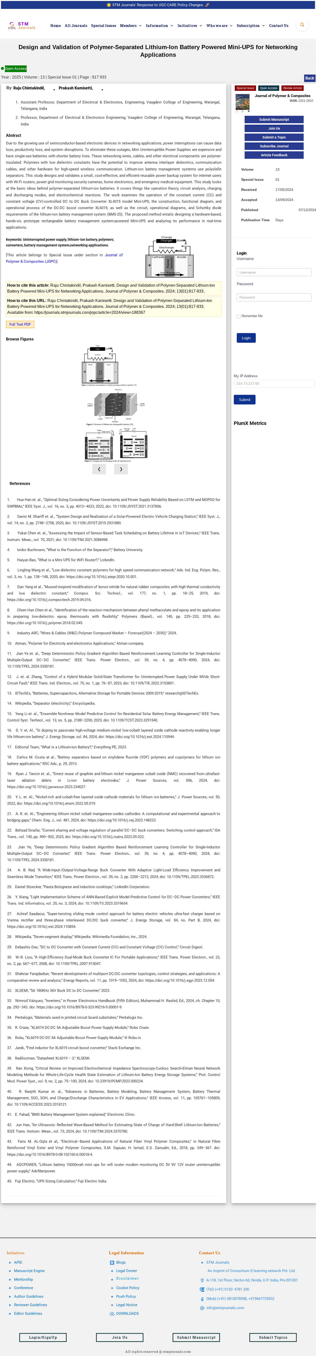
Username (245, 259)
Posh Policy (126, 1296)
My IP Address (246, 376)
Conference (23, 1288)
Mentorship (23, 1279)
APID (18, 1262)
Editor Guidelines (28, 1313)
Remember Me (252, 316)
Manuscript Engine (29, 1271)
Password (245, 284)
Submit (244, 400)
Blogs (121, 1262)
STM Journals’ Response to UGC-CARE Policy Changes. (158, 5)
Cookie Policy (127, 1288)
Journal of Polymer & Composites (283, 96)
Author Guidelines (28, 1296)
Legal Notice (126, 1305)
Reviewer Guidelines (30, 1305)
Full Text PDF (20, 324)
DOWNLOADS (127, 1313)
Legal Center (126, 1271)
